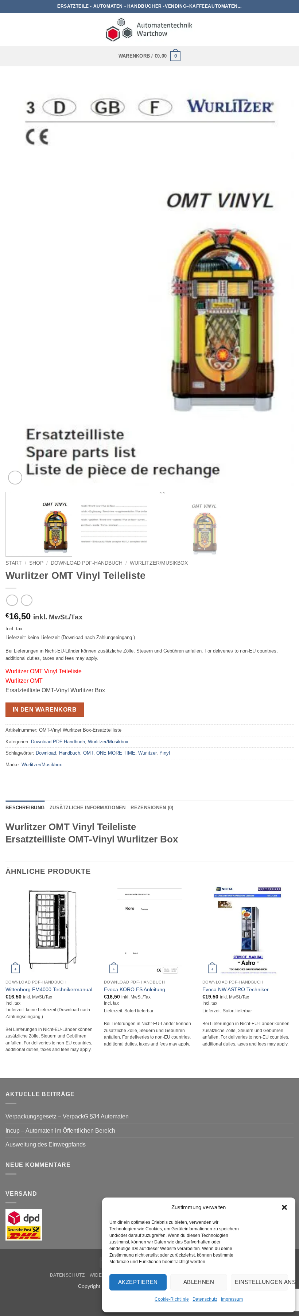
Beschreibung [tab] (24, 807)
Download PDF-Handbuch (87, 563)
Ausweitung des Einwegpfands (45, 1144)
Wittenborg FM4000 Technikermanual (48, 989)
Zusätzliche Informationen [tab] (87, 807)
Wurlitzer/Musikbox (159, 563)
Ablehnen (198, 1282)
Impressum (232, 1299)
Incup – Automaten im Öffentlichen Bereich (60, 1131)
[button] (284, 1207)
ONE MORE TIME (115, 753)
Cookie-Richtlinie (172, 1299)
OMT (88, 753)
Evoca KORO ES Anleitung (134, 989)
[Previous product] (26, 600)
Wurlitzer (147, 753)
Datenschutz (205, 1299)
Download (46, 753)
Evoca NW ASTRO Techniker (235, 989)
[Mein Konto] (290, 30)
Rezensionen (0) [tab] (152, 807)
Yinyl (164, 753)
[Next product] (12, 600)
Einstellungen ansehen (261, 1282)
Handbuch (69, 753)
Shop (36, 563)
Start (13, 563)
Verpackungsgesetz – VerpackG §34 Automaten (67, 1116)
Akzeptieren (138, 1282)
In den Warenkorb (45, 709)
